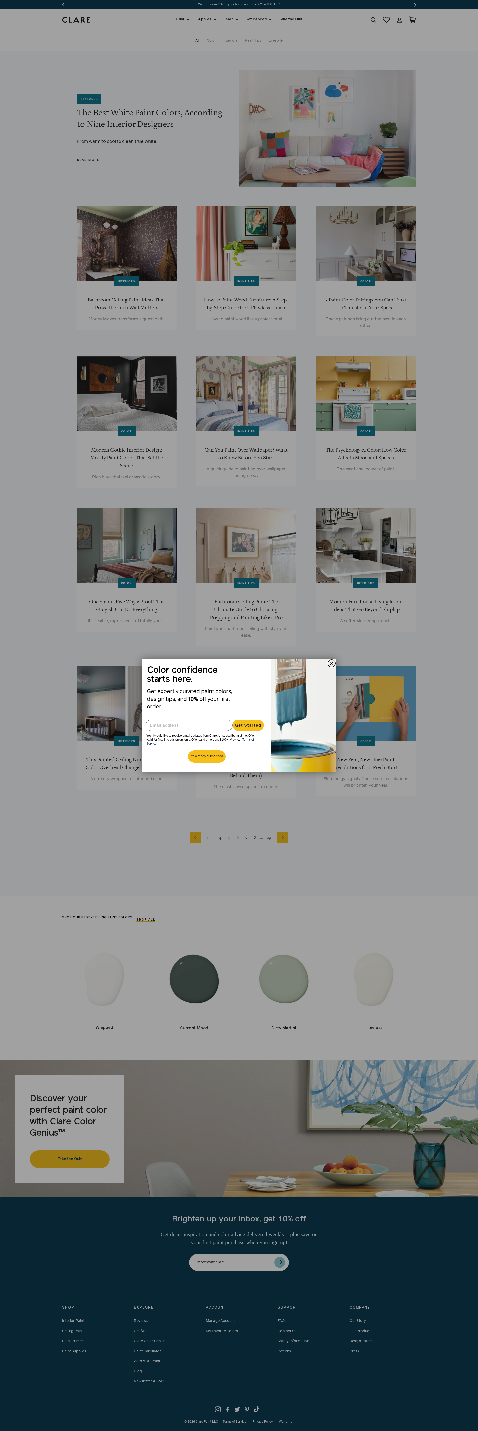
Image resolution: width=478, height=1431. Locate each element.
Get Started (248, 725)
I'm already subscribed (206, 756)
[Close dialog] (331, 663)
